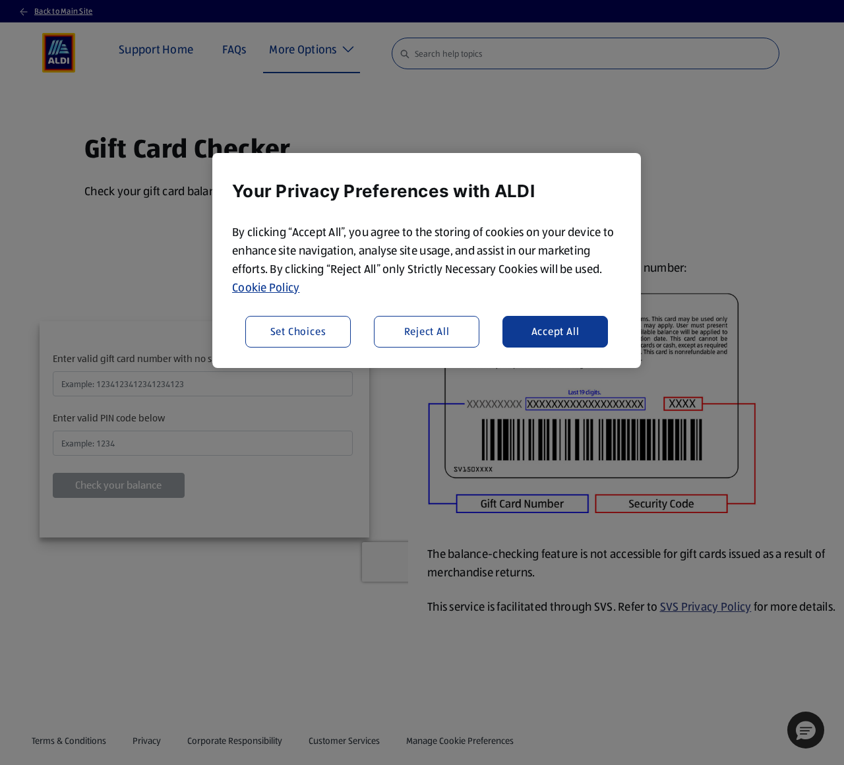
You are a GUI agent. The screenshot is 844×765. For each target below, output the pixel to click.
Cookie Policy (266, 287)
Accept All (555, 331)
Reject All (427, 331)
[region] (426, 260)
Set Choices (298, 331)
